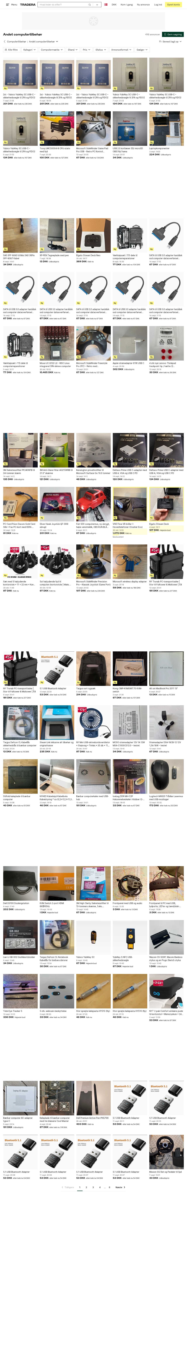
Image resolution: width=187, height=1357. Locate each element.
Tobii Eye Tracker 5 (12, 1011)
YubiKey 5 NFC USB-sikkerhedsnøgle (123, 958)
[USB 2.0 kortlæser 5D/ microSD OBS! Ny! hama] (130, 128)
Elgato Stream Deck (159, 524)
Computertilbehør (16, 41)
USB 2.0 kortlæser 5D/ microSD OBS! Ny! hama (128, 150)
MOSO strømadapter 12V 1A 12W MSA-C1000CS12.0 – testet (129, 744)
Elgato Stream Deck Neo (88, 255)
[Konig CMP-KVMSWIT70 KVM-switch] (130, 668)
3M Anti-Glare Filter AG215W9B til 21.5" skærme (56, 471)
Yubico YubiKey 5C (85, 957)
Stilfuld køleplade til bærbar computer (16, 798)
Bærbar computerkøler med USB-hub (92, 798)
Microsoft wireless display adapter (130, 581)
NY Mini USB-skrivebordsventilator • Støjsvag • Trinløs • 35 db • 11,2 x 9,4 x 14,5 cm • (93, 744)
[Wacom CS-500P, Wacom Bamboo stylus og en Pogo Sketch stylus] (166, 937)
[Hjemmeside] (28, 4)
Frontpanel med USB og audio (127, 903)
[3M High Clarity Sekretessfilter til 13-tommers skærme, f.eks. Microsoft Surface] (93, 883)
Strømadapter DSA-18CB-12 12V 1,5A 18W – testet (165, 744)
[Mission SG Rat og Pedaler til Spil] (166, 1152)
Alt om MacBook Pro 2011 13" (163, 688)
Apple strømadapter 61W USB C (128, 363)
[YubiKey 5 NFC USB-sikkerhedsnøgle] (130, 937)
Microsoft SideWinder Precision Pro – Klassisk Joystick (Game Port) (93, 583)
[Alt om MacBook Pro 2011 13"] (166, 668)
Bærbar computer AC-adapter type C (18, 1119)
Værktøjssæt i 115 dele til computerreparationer (125, 257)
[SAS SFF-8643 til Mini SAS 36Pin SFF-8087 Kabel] (20, 235)
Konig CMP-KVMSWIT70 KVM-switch (127, 690)
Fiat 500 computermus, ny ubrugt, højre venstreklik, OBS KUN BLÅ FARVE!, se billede (93, 526)
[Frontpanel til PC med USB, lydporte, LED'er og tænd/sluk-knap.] (166, 883)
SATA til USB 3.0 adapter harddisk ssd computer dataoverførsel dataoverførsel (165, 257)
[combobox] (65, 4)
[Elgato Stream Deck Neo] (93, 235)
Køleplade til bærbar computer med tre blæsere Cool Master (55, 1119)
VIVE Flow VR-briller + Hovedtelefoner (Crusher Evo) (128, 525)
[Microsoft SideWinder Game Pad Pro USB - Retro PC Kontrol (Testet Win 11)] (93, 128)
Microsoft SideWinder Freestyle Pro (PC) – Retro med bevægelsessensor (91, 365)
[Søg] (89, 4)
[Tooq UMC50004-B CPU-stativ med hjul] (57, 128)
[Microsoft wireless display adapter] (130, 561)
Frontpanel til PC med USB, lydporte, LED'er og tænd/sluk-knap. (164, 905)
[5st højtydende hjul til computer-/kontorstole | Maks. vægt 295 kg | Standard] (57, 561)
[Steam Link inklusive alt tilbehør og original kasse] (57, 722)
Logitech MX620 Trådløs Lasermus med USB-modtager (166, 798)
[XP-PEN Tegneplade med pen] (57, 235)
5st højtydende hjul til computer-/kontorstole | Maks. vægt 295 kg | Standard (55, 583)
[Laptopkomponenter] (166, 128)
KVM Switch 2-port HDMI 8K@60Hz (52, 904)
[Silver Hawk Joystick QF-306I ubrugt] (57, 504)
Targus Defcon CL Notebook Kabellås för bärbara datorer (54, 958)
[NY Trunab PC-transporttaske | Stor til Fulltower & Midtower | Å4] (166, 561)
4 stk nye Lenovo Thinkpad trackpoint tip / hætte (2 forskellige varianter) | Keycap (164, 365)
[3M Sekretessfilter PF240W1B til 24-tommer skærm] (20, 450)
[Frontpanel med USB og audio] (130, 883)
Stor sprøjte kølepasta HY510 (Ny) (93, 1011)
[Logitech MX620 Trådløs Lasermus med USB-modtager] (166, 776)
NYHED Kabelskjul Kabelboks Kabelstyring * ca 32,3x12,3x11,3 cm (56, 798)
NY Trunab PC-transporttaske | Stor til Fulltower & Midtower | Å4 (165, 583)
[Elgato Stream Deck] (166, 504)
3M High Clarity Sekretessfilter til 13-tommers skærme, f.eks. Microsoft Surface (92, 905)
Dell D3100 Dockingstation (16, 903)
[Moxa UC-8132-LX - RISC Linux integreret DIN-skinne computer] (57, 343)
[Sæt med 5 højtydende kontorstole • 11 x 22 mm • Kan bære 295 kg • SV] (20, 561)
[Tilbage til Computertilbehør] (4, 41)
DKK (114, 4)
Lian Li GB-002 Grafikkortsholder (19, 957)
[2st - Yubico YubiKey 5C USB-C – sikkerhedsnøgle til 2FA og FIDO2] (20, 74)
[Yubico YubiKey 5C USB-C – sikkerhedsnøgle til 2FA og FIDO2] (130, 74)
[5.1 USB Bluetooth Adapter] (57, 668)
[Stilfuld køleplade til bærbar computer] (20, 776)
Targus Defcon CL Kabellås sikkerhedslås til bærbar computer (19, 744)
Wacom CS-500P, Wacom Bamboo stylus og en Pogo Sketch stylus (165, 958)
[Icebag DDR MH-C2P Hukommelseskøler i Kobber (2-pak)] (130, 776)
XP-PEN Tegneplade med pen (54, 255)
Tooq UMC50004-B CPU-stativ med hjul (55, 150)
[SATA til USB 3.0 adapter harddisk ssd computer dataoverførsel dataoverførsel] (166, 235)
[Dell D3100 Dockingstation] (20, 883)
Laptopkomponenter (159, 148)
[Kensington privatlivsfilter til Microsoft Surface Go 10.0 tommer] (93, 450)
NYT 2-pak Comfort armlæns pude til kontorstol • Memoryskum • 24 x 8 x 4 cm (166, 1013)
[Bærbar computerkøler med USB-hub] (93, 776)
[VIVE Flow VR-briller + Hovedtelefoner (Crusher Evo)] (130, 504)
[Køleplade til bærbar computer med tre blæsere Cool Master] (57, 1098)
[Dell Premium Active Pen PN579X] (93, 1098)
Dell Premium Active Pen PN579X (92, 1118)
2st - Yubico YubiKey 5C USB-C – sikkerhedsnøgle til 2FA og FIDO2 (19, 96)
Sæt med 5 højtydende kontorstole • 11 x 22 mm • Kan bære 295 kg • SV (18, 583)
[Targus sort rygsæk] (93, 668)
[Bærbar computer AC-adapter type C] (20, 1098)
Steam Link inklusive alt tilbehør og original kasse (56, 744)
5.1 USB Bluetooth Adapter (53, 688)
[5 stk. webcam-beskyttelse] (57, 991)
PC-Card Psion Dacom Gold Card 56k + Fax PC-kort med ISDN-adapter (19, 526)
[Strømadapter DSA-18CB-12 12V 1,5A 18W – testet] (166, 722)
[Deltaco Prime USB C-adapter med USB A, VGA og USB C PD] (130, 450)
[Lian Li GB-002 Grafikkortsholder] (20, 937)
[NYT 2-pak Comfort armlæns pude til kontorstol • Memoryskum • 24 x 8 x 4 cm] (166, 991)
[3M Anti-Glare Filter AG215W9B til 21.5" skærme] (57, 450)
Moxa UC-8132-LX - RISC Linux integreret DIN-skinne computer (55, 364)
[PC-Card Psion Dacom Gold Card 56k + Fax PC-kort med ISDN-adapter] (20, 504)
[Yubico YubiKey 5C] (93, 937)
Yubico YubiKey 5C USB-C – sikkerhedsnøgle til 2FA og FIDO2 (129, 96)
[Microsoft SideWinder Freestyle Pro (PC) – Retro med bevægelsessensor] (93, 343)
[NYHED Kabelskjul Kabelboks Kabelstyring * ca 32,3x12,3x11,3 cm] (57, 776)
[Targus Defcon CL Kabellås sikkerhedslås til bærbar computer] (20, 722)
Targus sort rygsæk (85, 688)
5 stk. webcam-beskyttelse (53, 1011)
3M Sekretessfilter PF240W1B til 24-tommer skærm (19, 471)
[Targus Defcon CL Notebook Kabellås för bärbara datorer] (57, 937)
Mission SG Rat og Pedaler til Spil (165, 1172)
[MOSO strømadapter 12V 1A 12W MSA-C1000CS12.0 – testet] (130, 722)
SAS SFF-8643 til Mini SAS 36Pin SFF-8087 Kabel (19, 257)
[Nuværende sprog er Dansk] (106, 4)
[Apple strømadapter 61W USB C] (130, 343)
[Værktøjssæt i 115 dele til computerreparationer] (130, 235)
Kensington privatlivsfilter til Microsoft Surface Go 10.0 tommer (93, 471)
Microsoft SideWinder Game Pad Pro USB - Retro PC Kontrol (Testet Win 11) (92, 150)
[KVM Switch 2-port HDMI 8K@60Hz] (57, 883)
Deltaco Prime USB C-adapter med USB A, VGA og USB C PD (130, 471)
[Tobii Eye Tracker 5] (20, 991)
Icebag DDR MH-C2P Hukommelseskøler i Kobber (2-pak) (128, 798)
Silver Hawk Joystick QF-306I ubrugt (54, 525)
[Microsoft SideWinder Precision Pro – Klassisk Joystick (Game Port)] (93, 561)
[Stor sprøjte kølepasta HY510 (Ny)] (93, 991)
